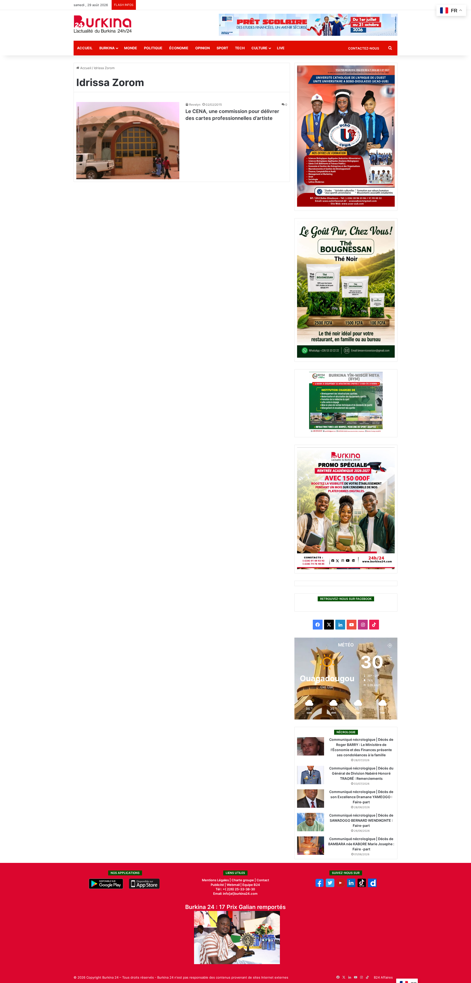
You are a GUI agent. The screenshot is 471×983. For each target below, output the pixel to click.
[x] (330, 886)
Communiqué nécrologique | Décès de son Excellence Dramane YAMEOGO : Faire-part (361, 797)
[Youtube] (340, 886)
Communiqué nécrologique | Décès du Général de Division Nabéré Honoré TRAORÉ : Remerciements (361, 773)
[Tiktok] (361, 886)
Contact (263, 880)
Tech (240, 48)
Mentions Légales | (217, 880)
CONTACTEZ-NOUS (363, 48)
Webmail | (234, 885)
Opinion (202, 48)
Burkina (107, 48)
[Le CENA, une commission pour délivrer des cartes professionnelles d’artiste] (127, 140)
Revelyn (194, 104)
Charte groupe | (244, 880)
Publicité (217, 885)
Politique (153, 48)
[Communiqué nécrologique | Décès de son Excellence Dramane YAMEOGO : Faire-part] (310, 798)
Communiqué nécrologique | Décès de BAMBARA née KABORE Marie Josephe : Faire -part (361, 844)
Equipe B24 (251, 885)
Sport (222, 48)
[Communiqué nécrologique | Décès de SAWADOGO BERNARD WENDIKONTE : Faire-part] (310, 822)
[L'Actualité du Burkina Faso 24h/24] (103, 24)
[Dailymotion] (372, 886)
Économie (178, 48)
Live (281, 48)
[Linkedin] (351, 886)
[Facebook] (319, 886)
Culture (259, 48)
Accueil (84, 48)
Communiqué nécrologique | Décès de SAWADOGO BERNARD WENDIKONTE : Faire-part (361, 820)
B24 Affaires (383, 977)
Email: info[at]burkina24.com (235, 893)
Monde (130, 48)
